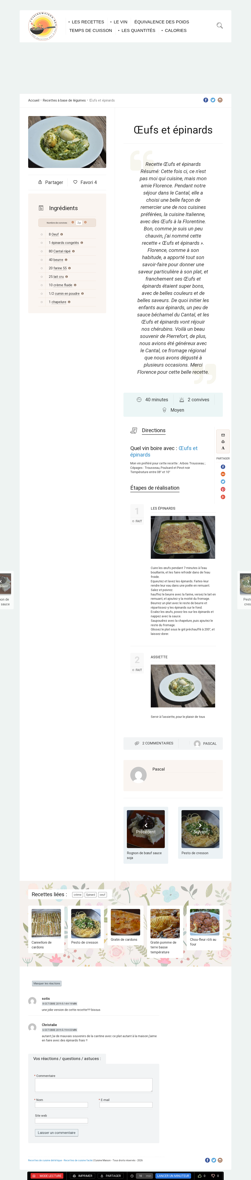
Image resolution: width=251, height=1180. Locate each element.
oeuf (102, 894)
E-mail (104, 1100)
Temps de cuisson (90, 30)
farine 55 (60, 268)
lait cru (58, 277)
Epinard (90, 894)
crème (77, 894)
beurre (58, 260)
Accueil (33, 100)
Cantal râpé (62, 251)
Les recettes (88, 21)
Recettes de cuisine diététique (45, 1160)
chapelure (59, 302)
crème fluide (62, 285)
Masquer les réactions (46, 983)
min (148, 1176)
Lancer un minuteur (173, 1176)
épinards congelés (65, 243)
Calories (176, 30)
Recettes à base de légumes (64, 100)
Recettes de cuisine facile (78, 1160)
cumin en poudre (67, 294)
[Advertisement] (125, 68)
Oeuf (55, 234)
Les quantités (138, 30)
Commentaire (45, 1076)
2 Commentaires (157, 743)
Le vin (120, 21)
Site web (41, 1115)
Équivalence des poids (161, 21)
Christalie (49, 1025)
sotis (46, 999)
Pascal (158, 769)
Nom (39, 1100)
